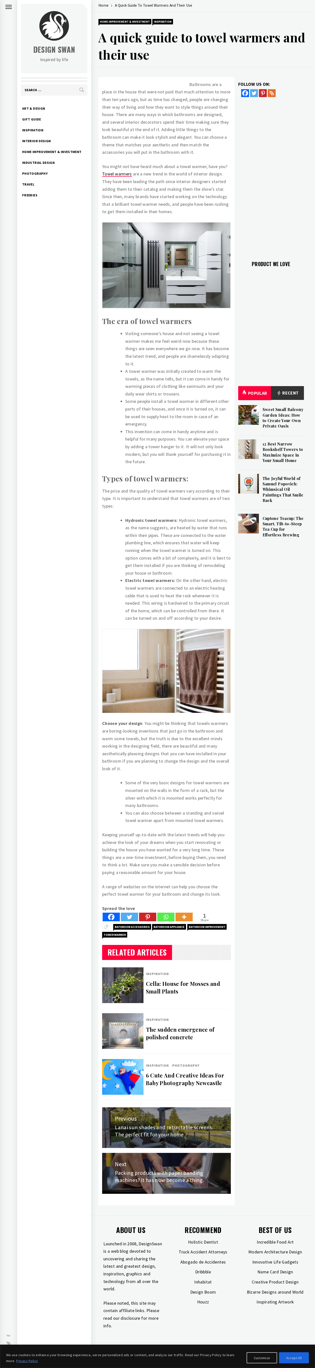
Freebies (29, 195)
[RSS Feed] (272, 93)
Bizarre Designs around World (275, 1292)
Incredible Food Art (275, 1242)
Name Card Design (275, 1272)
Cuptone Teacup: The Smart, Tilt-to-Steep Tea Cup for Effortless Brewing (283, 526)
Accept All (294, 1358)
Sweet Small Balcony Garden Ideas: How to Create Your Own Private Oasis (283, 417)
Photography (35, 173)
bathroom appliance (169, 927)
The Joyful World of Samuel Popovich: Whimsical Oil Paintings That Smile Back (283, 489)
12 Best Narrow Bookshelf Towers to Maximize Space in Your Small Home (283, 452)
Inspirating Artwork (275, 1302)
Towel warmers (117, 174)
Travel (28, 184)
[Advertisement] (271, 176)
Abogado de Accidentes (203, 1262)
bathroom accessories (132, 927)
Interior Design (36, 141)
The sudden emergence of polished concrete (180, 1033)
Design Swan (54, 49)
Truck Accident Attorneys (203, 1252)
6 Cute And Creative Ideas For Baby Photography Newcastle (185, 1079)
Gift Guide (31, 119)
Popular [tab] (257, 393)
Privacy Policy (27, 1361)
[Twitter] (129, 917)
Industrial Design (38, 162)
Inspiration (32, 130)
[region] (157, 1356)
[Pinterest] (147, 917)
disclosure (130, 1318)
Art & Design (33, 108)
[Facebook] (111, 917)
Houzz (203, 1302)
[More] (184, 917)
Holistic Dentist (203, 1242)
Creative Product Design (275, 1282)
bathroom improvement (207, 927)
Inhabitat (203, 1282)
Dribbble (203, 1272)
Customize (262, 1358)
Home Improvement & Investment (51, 152)
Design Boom (203, 1292)
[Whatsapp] (165, 917)
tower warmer (115, 935)
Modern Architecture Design (275, 1252)
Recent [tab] (290, 393)
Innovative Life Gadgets (275, 1262)
